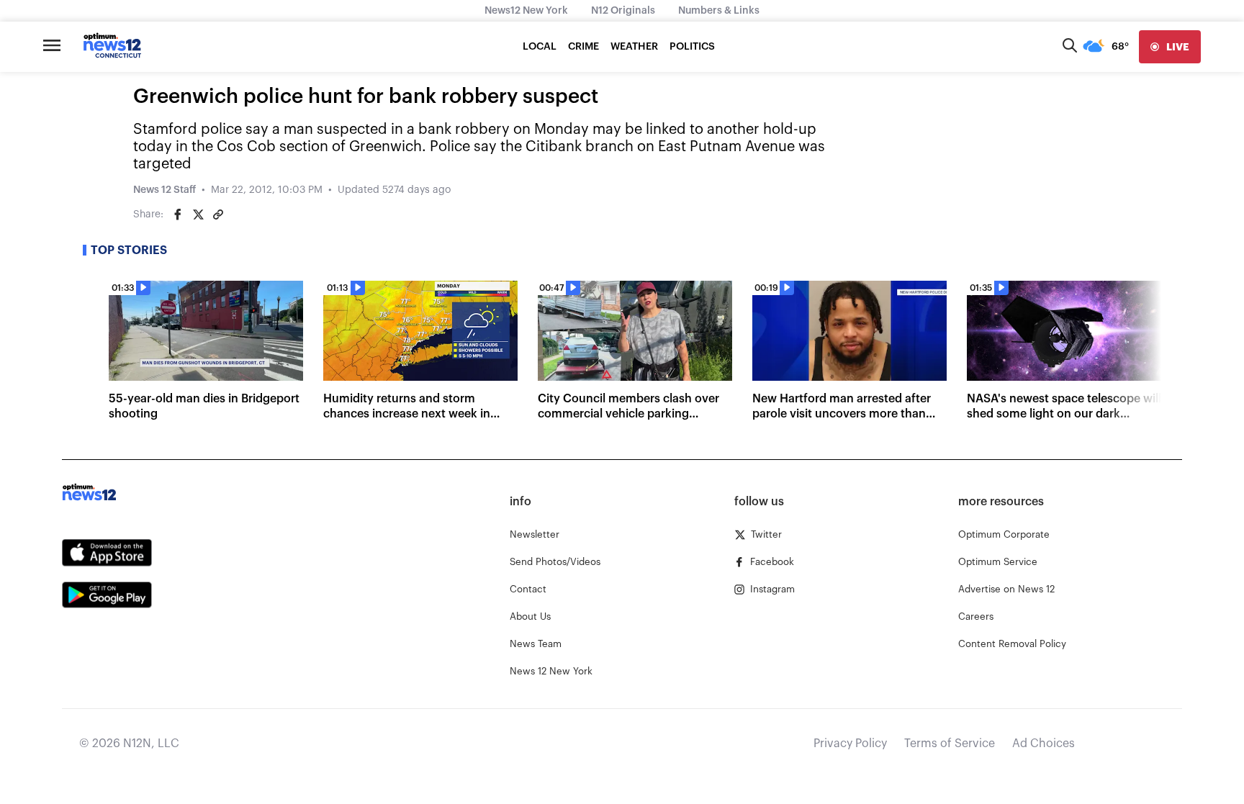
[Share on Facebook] (178, 214)
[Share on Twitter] (198, 214)
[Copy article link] (218, 214)
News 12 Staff (164, 190)
